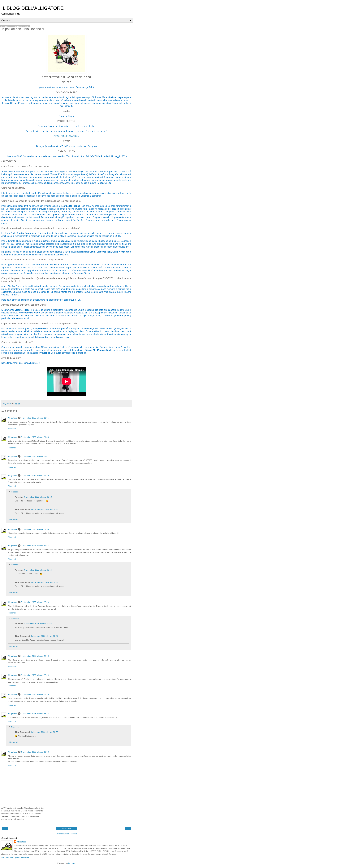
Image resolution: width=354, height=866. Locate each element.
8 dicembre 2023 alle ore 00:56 (44, 732)
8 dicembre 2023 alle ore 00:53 (38, 497)
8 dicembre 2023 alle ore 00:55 (38, 623)
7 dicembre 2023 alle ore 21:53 (35, 529)
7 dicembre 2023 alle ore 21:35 (35, 418)
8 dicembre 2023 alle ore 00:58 (44, 509)
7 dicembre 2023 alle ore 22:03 (35, 656)
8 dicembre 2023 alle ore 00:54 (38, 570)
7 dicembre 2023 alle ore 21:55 (35, 546)
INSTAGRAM (72, 136)
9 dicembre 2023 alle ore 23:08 (35, 752)
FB (62, 136)
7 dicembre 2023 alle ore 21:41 (35, 456)
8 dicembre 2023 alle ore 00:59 (44, 582)
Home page (66, 828)
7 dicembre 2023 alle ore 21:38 (35, 437)
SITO (56, 136)
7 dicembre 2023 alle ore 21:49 (35, 475)
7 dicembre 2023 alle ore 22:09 (35, 675)
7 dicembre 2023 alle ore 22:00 (35, 602)
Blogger (71, 863)
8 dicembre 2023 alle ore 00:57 (44, 636)
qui (88, 97)
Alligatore (12, 418)
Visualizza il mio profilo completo (15, 858)
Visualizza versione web (66, 834)
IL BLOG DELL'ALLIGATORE (32, 8)
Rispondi (12, 428)
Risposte (15, 492)
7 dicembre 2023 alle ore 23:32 (35, 713)
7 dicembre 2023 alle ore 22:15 (35, 694)
